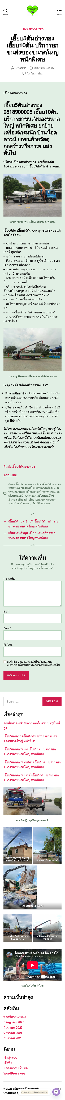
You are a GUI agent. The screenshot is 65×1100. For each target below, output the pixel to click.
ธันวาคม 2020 (12, 1038)
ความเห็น (9, 578)
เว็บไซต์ (7, 644)
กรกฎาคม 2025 (13, 1022)
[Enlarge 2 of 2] (32, 870)
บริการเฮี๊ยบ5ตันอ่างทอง (48, 484)
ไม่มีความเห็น (34, 73)
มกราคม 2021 (12, 1033)
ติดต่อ (19, 466)
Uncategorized (32, 29)
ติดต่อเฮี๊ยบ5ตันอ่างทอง (21, 484)
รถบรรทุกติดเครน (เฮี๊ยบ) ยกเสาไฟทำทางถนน (33, 490)
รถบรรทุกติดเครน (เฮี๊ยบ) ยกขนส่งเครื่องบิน (31, 488)
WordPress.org (14, 1073)
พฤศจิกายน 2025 (14, 1017)
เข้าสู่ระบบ (10, 1057)
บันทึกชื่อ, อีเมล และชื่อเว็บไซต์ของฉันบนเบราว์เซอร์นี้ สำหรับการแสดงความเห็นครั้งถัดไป (33, 663)
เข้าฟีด (7, 1062)
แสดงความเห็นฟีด (15, 1068)
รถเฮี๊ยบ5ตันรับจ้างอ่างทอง (34, 493)
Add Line (10, 475)
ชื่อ (6, 611)
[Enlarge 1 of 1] (27, 919)
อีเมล (7, 628)
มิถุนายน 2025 (13, 1027)
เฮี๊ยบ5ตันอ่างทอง (41, 503)
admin (22, 67)
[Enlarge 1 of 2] (57, 831)
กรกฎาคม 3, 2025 (44, 67)
